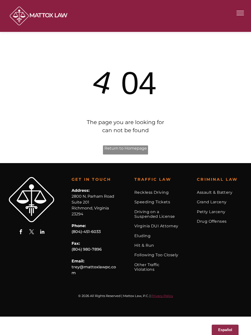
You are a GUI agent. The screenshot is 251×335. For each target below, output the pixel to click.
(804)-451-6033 (86, 231)
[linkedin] (42, 232)
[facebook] (21, 232)
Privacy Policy (162, 296)
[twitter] (31, 232)
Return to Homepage (125, 148)
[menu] (240, 13)
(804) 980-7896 (87, 249)
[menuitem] (156, 192)
